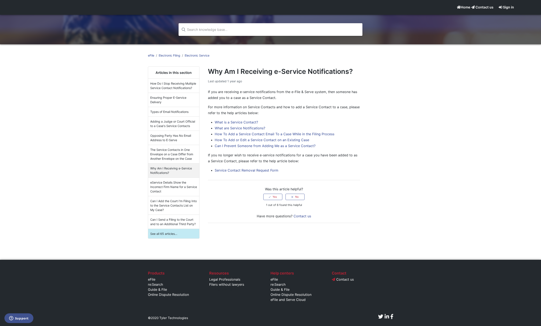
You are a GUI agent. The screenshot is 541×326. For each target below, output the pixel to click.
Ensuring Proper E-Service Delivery (168, 100)
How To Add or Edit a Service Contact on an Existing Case (262, 140)
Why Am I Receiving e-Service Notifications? (171, 170)
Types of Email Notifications (169, 112)
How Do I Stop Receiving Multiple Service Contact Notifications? (173, 86)
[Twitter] (380, 317)
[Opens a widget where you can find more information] (18, 318)
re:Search (155, 284)
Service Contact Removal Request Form (246, 170)
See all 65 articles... (163, 233)
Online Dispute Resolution (168, 294)
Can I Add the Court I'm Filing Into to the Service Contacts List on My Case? (173, 205)
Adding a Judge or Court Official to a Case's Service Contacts (172, 124)
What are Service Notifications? (240, 128)
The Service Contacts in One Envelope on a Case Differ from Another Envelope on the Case (171, 154)
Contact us (484, 7)
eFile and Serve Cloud (288, 300)
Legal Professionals (224, 279)
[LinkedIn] (387, 317)
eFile (151, 55)
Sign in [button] (508, 7)
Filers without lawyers (226, 284)
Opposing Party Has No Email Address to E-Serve (170, 138)
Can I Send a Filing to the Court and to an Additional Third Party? (173, 222)
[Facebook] (392, 317)
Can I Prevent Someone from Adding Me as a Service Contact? (265, 146)
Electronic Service (197, 55)
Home (465, 7)
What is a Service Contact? (236, 122)
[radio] (272, 197)
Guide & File (157, 289)
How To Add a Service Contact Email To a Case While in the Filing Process (274, 134)
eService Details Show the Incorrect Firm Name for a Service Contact (173, 187)
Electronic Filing (169, 55)
